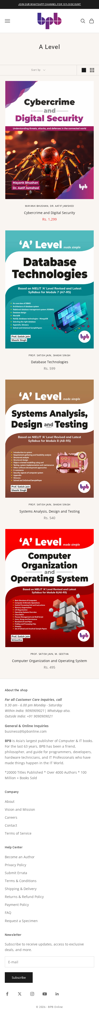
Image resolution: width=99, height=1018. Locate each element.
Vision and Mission (20, 809)
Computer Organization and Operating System (49, 660)
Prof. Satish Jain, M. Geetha (50, 654)
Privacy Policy (15, 865)
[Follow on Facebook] (7, 993)
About (9, 801)
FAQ (8, 912)
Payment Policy (17, 904)
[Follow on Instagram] (32, 993)
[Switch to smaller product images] (92, 70)
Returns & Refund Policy (24, 896)
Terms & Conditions (21, 880)
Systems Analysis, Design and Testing (49, 511)
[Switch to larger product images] (84, 70)
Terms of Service (18, 833)
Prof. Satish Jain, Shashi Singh (49, 355)
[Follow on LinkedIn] (57, 993)
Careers (11, 817)
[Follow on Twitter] (19, 993)
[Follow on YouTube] (44, 993)
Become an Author (20, 857)
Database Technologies (49, 362)
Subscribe (19, 977)
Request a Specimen (21, 920)
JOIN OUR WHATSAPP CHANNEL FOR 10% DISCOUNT (49, 4)
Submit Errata (16, 873)
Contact (11, 825)
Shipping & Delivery (21, 888)
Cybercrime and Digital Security (49, 212)
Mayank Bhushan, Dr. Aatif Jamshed (49, 206)
